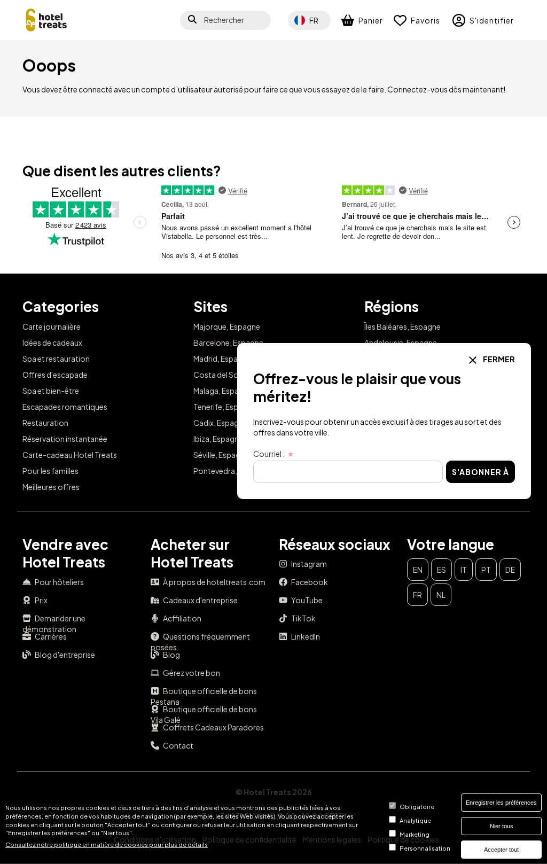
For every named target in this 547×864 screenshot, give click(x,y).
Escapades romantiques (64, 406)
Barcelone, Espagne (228, 342)
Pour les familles (50, 471)
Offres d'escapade (55, 374)
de (510, 569)
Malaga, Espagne (222, 390)
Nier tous (501, 826)
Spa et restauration (56, 358)
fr (417, 595)
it (463, 569)
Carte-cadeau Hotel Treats (69, 455)
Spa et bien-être (50, 390)
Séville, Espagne (221, 455)
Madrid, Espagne (222, 358)
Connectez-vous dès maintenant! (446, 89)
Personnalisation (425, 848)
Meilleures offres (51, 487)
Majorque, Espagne (226, 326)
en (418, 569)
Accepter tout (501, 849)
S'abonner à (480, 472)
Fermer (498, 359)
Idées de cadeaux (52, 342)
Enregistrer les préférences (501, 802)
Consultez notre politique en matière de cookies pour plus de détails (106, 844)
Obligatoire (417, 806)
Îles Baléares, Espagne (402, 326)
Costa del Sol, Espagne (233, 374)
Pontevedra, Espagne (231, 471)
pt (486, 569)
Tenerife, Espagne (224, 406)
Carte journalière (51, 326)
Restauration (45, 422)
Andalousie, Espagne (400, 342)
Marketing (414, 834)
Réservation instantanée (64, 438)
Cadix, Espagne (220, 422)
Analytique (415, 820)
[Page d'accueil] (46, 20)
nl (441, 595)
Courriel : (269, 453)
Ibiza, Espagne (218, 438)
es (441, 569)
